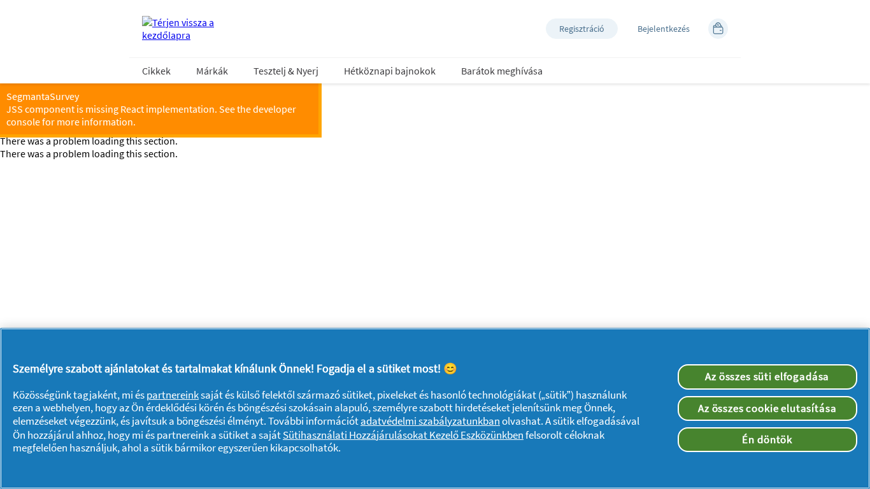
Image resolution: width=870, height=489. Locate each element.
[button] (582, 28)
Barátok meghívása (502, 70)
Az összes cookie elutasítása (767, 408)
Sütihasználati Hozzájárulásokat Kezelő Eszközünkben (403, 435)
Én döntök (767, 439)
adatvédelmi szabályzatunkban (430, 421)
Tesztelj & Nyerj (285, 70)
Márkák (212, 70)
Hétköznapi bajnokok (390, 70)
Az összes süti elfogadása (767, 376)
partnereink (172, 395)
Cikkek (156, 70)
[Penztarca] (718, 28)
